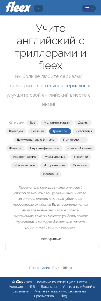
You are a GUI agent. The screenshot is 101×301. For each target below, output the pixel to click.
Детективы (84, 131)
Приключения (73, 139)
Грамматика (44, 296)
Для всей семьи (80, 148)
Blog (63, 296)
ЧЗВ (32, 287)
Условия (16, 287)
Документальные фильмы (36, 139)
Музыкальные (55, 157)
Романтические (24, 157)
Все (32, 122)
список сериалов (66, 85)
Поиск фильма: (50, 239)
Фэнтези (15, 148)
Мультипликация (57, 122)
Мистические (25, 165)
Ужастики (81, 157)
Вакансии (49, 287)
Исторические (54, 165)
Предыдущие (39, 268)
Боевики (37, 131)
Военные (79, 165)
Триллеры (60, 131)
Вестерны (50, 174)
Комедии (16, 131)
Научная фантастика (45, 148)
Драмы (83, 122)
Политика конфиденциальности (61, 282)
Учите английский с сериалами (60, 291)
